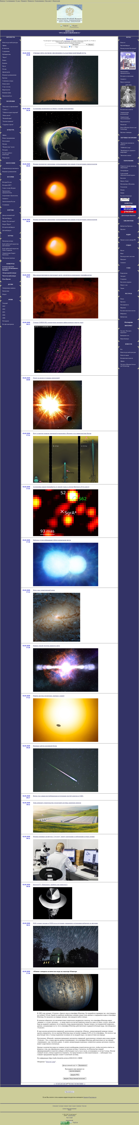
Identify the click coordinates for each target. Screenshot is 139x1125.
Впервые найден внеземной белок (45, 746)
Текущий (5, 303)
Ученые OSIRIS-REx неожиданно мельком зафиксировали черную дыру (58, 322)
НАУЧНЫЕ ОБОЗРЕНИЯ (128, 137)
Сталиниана (5, 205)
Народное (123, 259)
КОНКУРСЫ (10, 263)
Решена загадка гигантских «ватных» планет (48, 696)
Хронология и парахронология (7, 191)
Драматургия (6, 72)
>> (84, 1084)
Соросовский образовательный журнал (127, 174)
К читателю (5, 48)
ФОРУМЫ (10, 210)
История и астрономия (126, 76)
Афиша (4, 45)
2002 (3, 309)
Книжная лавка (6, 92)
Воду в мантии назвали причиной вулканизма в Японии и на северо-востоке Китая (62, 433)
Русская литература (126, 196)
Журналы (123, 307)
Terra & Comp (50, 1062)
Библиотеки (123, 317)
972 (60, 1084)
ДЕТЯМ (10, 284)
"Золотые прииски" (7, 121)
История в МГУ (6, 185)
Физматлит (123, 124)
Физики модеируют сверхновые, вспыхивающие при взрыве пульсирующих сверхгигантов (65, 164)
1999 (3, 318)
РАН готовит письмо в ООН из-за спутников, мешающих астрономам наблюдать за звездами (65, 923)
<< (55, 1084)
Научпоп (122, 229)
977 (73, 1084)
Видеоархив (5, 158)
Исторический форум (8, 227)
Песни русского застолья (127, 256)
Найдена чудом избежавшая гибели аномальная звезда (52, 540)
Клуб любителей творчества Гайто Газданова (10, 249)
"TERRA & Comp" (125, 147)
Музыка (4, 144)
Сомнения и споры (7, 81)
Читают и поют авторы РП (128, 240)
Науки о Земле (124, 181)
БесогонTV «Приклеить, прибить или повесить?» (50, 884)
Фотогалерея (6, 141)
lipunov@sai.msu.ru (89, 1097)
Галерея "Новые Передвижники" (70, 1108)
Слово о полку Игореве (9, 188)
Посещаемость (124, 305)
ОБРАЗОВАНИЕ (129, 160)
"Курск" (4, 57)
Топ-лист (48, 1)
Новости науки (124, 355)
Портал (2, 1)
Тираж (122, 288)
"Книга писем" (6, 115)
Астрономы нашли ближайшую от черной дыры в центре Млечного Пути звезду (61, 487)
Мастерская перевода (8, 258)
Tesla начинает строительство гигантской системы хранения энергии (57, 803)
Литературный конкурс (9, 273)
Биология (123, 178)
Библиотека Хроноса (126, 226)
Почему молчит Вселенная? (128, 48)
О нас (18, 1)
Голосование (39, 1)
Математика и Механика (127, 184)
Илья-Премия (6, 279)
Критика (4, 78)
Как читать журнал (125, 282)
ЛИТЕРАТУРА (10, 37)
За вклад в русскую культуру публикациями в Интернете (10, 268)
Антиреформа (124, 170)
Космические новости (126, 109)
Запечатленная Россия (8, 201)
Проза (4, 66)
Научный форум (7, 218)
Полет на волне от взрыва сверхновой (46, 378)
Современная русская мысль (10, 168)
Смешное (123, 262)
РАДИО (128, 234)
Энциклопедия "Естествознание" (125, 117)
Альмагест (5, 198)
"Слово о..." (5, 109)
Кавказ (4, 60)
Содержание (10, 1)
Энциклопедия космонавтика (124, 113)
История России (7, 182)
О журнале (123, 279)
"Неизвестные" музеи (8, 147)
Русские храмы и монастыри (7, 153)
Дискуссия (56, 1)
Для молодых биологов (128, 215)
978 (76, 1084)
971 (57, 1084)
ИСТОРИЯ (10, 177)
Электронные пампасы (8, 288)
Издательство (6, 90)
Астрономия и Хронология (10, 195)
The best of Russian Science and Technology (128, 365)
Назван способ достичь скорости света (46, 646)
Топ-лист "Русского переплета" (125, 331)
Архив (70, 1105)
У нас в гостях (6, 87)
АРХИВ (10, 299)
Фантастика (5, 291)
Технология (123, 187)
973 (62, 1084)
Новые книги (6, 84)
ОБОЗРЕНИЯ (10, 101)
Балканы (4, 63)
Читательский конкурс (9, 276)
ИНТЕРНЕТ (128, 325)
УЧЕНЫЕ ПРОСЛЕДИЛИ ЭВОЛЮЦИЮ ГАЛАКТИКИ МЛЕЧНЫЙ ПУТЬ (59, 53)
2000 (3, 315)
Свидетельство (67, 40)
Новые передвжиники (8, 138)
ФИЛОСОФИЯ (10, 163)
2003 (3, 306)
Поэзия (4, 69)
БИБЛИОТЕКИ (128, 221)
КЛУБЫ (10, 235)
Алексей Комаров (71, 1115)
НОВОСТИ (128, 344)
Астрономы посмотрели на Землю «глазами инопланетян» (53, 108)
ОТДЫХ (128, 245)
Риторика (5, 150)
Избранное (123, 313)
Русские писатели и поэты (127, 310)
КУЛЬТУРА (10, 130)
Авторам (122, 276)
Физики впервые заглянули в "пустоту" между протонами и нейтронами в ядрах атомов (64, 836)
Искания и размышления (9, 75)
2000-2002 (128, 85)
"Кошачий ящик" (7, 118)
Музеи (122, 250)
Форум (4, 294)
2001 (3, 312)
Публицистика (6, 54)
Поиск (122, 299)
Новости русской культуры (10, 42)
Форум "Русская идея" (8, 221)
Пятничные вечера (7, 241)
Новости (31, 1)
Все (121, 349)
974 (65, 1084)
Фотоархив (5, 321)
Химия (122, 193)
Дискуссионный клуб (8, 215)
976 (71, 1084)
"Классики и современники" (10, 106)
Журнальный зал (7, 96)
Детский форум (6, 230)
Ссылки (74, 1105)
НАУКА (128, 37)
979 (79, 1084)
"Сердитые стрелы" (8, 124)
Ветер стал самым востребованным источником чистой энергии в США (58, 796)
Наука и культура (125, 82)
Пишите (24, 1)
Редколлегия (123, 273)
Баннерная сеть (124, 335)
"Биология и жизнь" (125, 155)
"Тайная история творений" (10, 112)
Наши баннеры (124, 339)
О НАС (128, 268)
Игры (121, 253)
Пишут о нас (124, 285)
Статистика (78, 1105)
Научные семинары (125, 132)
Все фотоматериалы (8, 324)
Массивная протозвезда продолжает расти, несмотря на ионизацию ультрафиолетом (62, 275)
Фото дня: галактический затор (44, 590)
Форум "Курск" (6, 224)
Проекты (122, 302)
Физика (122, 190)
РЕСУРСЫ (128, 293)
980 (82, 1084)
